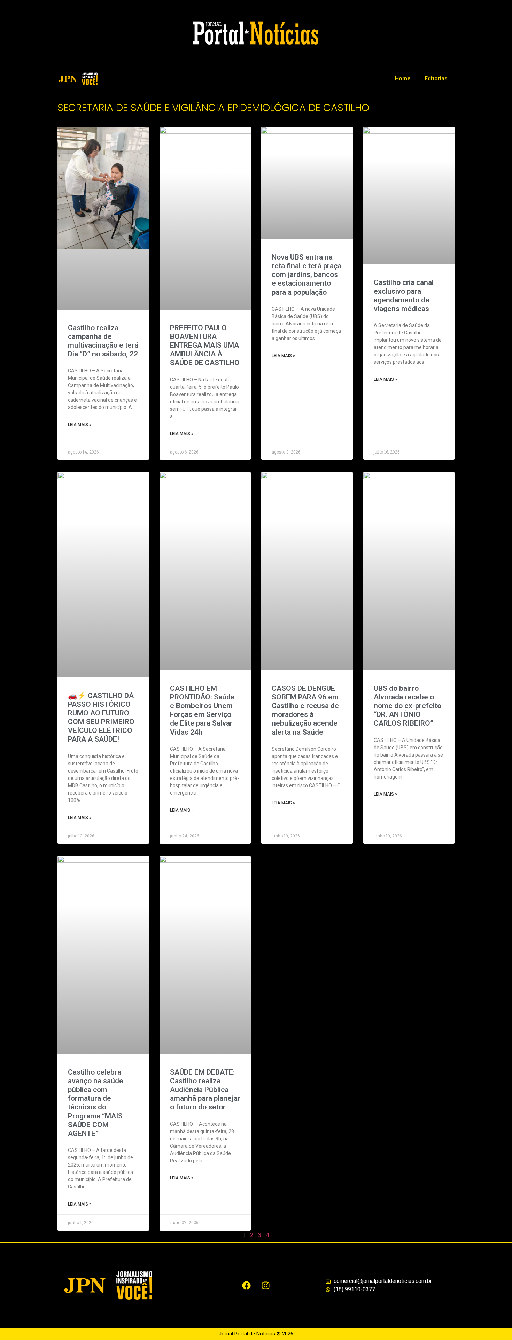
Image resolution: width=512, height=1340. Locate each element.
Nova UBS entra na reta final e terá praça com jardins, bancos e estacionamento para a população (306, 274)
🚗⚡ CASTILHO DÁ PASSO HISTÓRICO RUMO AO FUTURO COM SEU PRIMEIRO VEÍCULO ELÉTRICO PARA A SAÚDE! (101, 717)
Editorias (436, 78)
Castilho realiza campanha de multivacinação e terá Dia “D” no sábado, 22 (103, 341)
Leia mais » (79, 424)
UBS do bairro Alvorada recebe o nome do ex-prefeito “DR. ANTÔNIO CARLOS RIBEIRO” (407, 706)
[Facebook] (246, 1285)
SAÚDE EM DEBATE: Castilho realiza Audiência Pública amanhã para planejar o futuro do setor (205, 1089)
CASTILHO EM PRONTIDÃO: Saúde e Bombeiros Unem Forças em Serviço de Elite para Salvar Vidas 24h (202, 710)
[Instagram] (265, 1285)
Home (403, 78)
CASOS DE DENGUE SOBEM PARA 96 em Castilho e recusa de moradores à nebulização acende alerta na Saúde (305, 710)
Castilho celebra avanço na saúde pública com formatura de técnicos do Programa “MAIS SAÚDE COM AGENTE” (95, 1103)
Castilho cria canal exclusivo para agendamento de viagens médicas (404, 295)
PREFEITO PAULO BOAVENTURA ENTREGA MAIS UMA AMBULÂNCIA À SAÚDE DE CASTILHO (205, 345)
